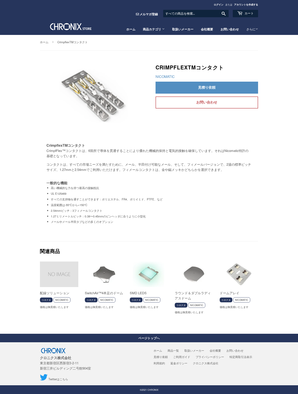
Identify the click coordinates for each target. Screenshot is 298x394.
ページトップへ (149, 338)
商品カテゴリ (152, 29)
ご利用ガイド (181, 357)
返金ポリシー (178, 363)
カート (249, 13)
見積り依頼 (207, 87)
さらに (250, 29)
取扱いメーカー (183, 29)
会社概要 (207, 29)
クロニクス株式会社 (205, 363)
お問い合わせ (230, 29)
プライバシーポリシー (210, 357)
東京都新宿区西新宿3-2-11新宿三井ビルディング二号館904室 (65, 363)
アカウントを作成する (246, 4)
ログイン (218, 4)
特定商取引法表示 (240, 357)
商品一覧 (173, 350)
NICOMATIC (165, 76)
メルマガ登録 (149, 14)
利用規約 (159, 363)
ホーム (130, 29)
